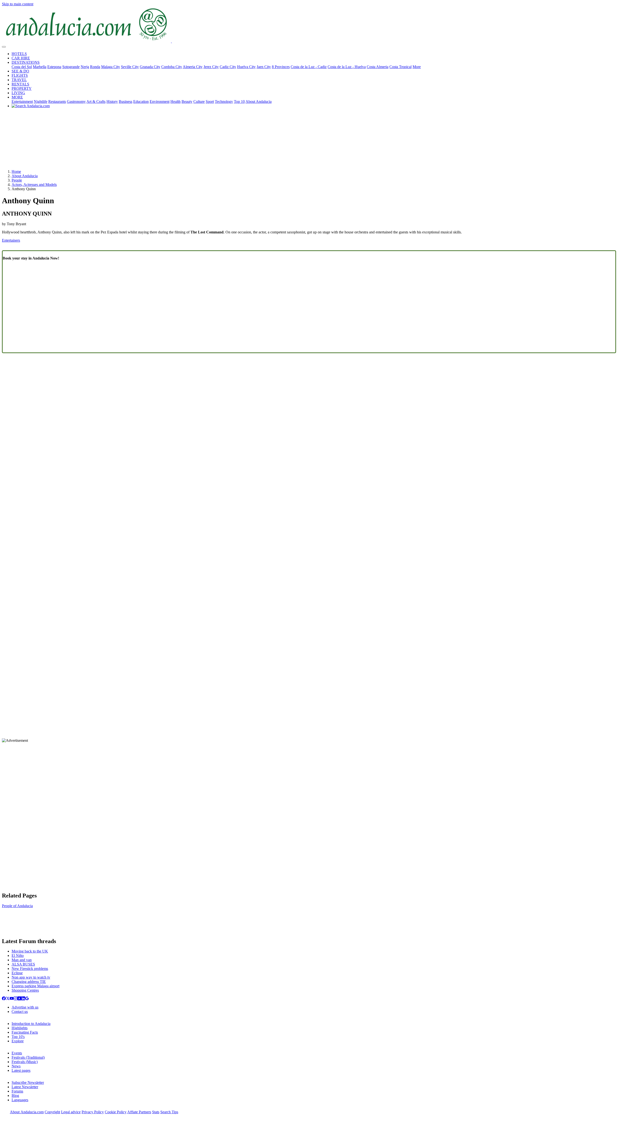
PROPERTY (22, 88)
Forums (17, 1091)
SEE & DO (20, 71)
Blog (15, 1095)
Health (175, 101)
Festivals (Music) (25, 1062)
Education (141, 101)
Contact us (20, 1011)
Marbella (39, 67)
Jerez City (211, 67)
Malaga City (110, 67)
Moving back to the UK (30, 951)
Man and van (22, 960)
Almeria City (193, 67)
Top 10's (18, 1037)
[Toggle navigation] (4, 47)
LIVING (18, 93)
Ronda (95, 67)
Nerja (85, 67)
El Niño (18, 955)
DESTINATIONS (26, 62)
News (16, 1066)
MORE (17, 97)
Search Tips (169, 1112)
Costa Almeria (377, 67)
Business (125, 101)
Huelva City (246, 67)
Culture (199, 101)
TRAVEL (19, 80)
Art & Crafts (95, 101)
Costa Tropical (400, 67)
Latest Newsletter (25, 1087)
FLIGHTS (20, 75)
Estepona (54, 67)
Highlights (20, 1028)
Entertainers (11, 240)
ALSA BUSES (23, 964)
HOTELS (19, 54)
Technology (224, 101)
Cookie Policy (115, 1112)
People (17, 180)
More (417, 67)
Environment (159, 101)
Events (17, 1053)
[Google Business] (27, 999)
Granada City (150, 67)
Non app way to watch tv (31, 977)
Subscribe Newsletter (28, 1082)
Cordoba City (171, 67)
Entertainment (22, 101)
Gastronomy (76, 101)
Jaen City (264, 67)
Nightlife (40, 101)
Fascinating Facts (25, 1032)
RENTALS (20, 84)
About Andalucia (259, 101)
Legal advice (71, 1112)
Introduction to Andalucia (31, 1024)
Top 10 (239, 101)
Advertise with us (25, 1007)
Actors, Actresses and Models (34, 184)
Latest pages (21, 1070)
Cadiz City (228, 67)
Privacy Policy (93, 1112)
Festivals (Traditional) (28, 1057)
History (112, 101)
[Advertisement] (309, 140)
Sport (210, 101)
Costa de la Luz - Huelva (347, 67)
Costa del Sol (22, 67)
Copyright (52, 1112)
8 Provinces (281, 67)
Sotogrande (71, 67)
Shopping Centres (25, 990)
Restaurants (57, 101)
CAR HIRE (21, 58)
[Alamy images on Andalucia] (19, 999)
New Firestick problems (30, 969)
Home (16, 171)
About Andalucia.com (27, 1112)
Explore (18, 1041)
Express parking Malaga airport (35, 986)
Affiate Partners (139, 1112)
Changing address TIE (29, 982)
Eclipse (17, 973)
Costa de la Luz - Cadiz (309, 67)
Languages (20, 1100)
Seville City (130, 67)
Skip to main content (17, 4)
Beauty (187, 101)
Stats (155, 1112)
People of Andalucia (17, 906)
